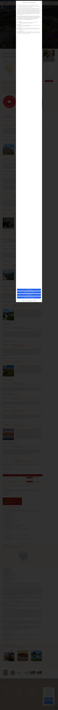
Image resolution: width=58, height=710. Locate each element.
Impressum (34, 300)
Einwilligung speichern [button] (29, 294)
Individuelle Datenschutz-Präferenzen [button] (29, 297)
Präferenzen (23, 300)
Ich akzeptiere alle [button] (29, 289)
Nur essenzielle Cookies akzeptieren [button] (29, 292)
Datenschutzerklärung (32, 11)
